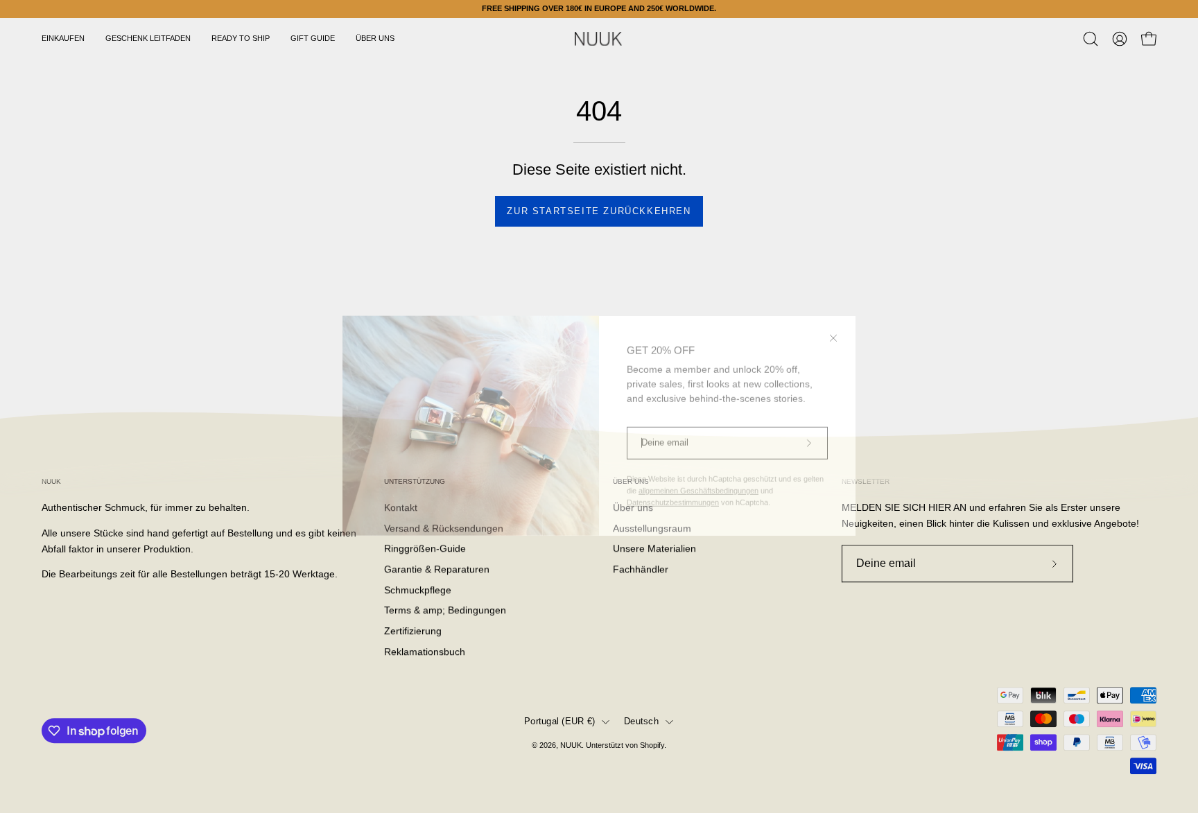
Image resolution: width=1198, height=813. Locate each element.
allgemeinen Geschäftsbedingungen (698, 471)
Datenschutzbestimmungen (673, 483)
